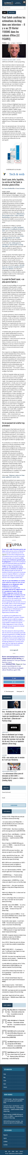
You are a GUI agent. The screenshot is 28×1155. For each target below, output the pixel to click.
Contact (5, 1087)
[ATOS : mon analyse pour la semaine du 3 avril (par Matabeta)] (14, 753)
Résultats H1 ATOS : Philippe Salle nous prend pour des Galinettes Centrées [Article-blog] (13, 817)
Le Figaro (13, 43)
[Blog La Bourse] (14, 3)
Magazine (6, 1135)
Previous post (10, 691)
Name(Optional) (6, 792)
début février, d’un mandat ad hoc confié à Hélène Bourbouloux (13, 215)
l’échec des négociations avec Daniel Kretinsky (13, 237)
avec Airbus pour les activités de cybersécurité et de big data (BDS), (12, 244)
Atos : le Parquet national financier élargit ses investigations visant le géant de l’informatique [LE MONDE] (13, 979)
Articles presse (6, 771)
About (5, 1084)
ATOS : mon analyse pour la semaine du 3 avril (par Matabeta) (13, 758)
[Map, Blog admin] (4, 1012)
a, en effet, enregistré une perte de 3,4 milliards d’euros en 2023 (13, 229)
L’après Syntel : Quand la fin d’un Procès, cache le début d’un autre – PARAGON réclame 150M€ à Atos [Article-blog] (13, 997)
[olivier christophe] (4, 1023)
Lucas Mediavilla (9, 188)
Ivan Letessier (20, 188)
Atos (9, 43)
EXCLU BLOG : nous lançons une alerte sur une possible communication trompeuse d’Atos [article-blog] (14, 991)
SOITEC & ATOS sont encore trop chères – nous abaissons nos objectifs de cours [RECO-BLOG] (12, 851)
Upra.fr (4, 554)
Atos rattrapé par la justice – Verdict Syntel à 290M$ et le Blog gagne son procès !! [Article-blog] (13, 986)
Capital (5, 1138)
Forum (5, 1080)
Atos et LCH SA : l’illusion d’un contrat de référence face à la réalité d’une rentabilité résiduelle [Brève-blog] (13, 944)
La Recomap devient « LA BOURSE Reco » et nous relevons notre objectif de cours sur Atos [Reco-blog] (14, 881)
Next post (19, 691)
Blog (4, 1077)
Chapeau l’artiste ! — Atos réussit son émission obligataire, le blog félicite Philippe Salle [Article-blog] (13, 887)
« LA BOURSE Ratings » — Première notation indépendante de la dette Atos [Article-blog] (12, 876)
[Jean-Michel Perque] (4, 1044)
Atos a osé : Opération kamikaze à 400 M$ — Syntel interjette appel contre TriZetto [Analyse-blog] (13, 870)
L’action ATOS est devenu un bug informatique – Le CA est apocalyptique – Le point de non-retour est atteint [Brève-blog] (13, 972)
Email (3, 798)
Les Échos (5, 1144)
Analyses (4, 755)
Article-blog (5, 709)
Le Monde (5, 1141)
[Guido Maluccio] (4, 1055)
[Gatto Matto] (4, 1033)
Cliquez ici (19, 664)
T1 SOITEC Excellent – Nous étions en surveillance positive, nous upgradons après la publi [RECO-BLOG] (13, 830)
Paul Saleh (19, 43)
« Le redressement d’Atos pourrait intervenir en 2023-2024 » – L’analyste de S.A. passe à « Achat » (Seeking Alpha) (13, 777)
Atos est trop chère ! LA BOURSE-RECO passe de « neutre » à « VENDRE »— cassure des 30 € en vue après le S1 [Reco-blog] (13, 845)
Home (5, 1074)
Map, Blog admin (11, 59)
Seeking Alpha (13, 771)
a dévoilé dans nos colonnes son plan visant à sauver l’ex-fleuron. (13, 266)
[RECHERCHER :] (14, 8)
